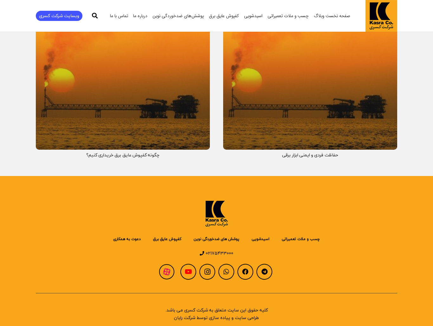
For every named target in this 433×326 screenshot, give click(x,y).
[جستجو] (95, 16)
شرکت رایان (184, 318)
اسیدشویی (260, 239)
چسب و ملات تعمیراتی (301, 239)
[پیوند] (381, 16)
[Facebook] (245, 272)
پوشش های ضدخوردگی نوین (216, 239)
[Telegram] (264, 272)
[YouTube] (188, 272)
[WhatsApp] (226, 272)
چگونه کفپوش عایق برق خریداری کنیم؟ (123, 155)
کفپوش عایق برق (167, 239)
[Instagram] (207, 272)
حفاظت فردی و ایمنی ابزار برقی (310, 155)
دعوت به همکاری (127, 239)
